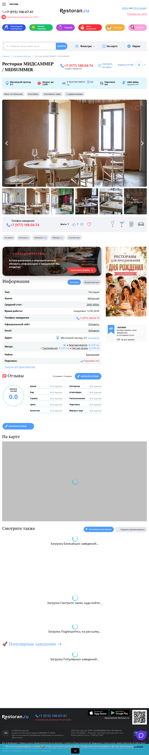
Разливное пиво (52, 94)
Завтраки (115, 27)
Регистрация (139, 8)
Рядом (136, 46)
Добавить (93, 324)
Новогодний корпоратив (13, 27)
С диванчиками (74, 94)
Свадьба (65, 27)
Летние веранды (38, 27)
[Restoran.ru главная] (74, 11)
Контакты (23, 237)
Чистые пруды (80, 348)
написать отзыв (17, 426)
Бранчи (137, 27)
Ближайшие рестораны (100, 529)
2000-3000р (93, 304)
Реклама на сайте (137, 14)
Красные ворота (78, 345)
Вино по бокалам (13, 94)
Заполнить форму (80, 270)
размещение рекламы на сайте (22, 17)
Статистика (74, 237)
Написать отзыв (90, 376)
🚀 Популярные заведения (29, 644)
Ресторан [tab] (74, 282)
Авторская (93, 298)
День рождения (88, 27)
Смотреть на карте (107, 65)
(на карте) (93, 337)
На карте (112, 46)
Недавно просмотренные (132, 529)
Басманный (92, 354)
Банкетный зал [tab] (92, 282)
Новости (40, 237)
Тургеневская (50, 348)
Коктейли (33, 94)
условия (138, 746)
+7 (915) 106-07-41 (52, 716)
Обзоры (57, 237)
